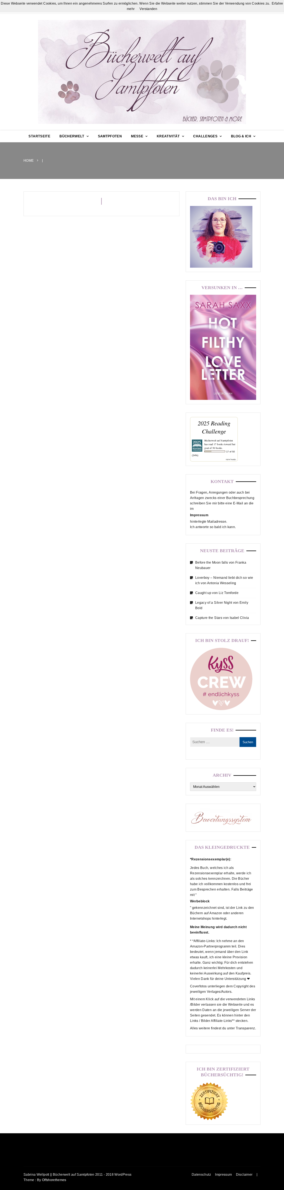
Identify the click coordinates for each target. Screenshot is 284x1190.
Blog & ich (241, 136)
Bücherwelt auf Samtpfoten (218, 440)
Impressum (223, 1174)
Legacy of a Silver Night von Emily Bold (221, 605)
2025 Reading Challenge (214, 427)
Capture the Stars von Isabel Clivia (222, 618)
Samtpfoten (110, 136)
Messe (137, 136)
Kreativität (168, 136)
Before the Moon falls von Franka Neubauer (220, 565)
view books (231, 459)
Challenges (205, 136)
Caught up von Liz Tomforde (216, 593)
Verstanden (148, 9)
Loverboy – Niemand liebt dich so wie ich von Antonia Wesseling (224, 580)
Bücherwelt (71, 136)
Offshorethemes (54, 1180)
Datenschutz (201, 1174)
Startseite (39, 136)
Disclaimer (244, 1174)
